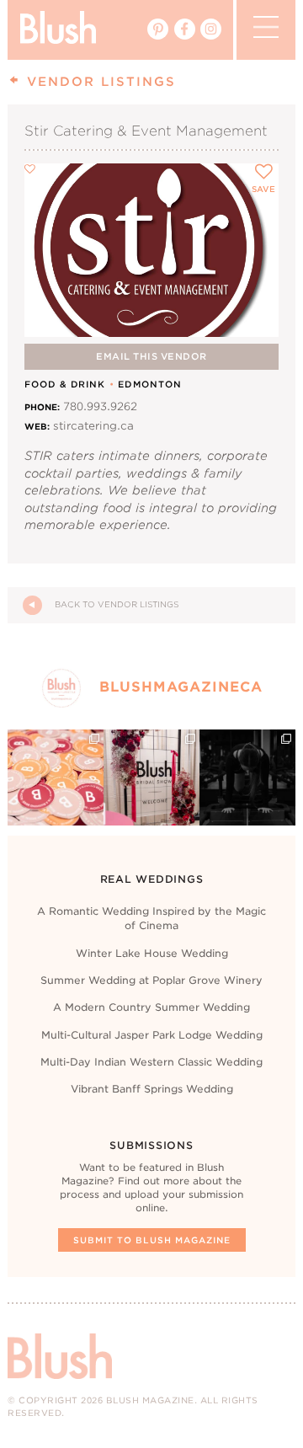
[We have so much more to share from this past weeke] (56, 777)
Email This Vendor (151, 356)
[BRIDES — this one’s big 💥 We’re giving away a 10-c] (247, 777)
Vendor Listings (98, 81)
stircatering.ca (93, 425)
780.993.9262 (100, 406)
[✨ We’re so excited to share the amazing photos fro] (151, 777)
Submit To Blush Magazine (152, 1240)
